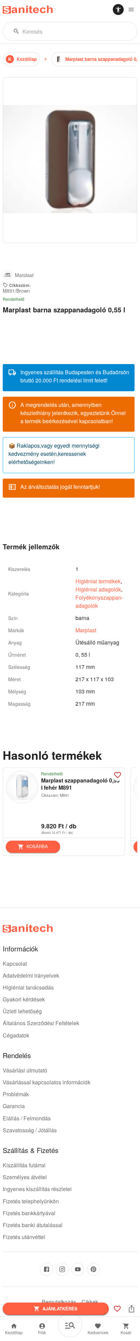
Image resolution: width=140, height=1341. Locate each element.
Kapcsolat (15, 963)
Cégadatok (16, 1035)
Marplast (85, 630)
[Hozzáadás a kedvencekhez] (117, 775)
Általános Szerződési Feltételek (41, 1023)
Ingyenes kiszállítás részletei (37, 1189)
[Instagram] (62, 1269)
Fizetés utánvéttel (24, 1237)
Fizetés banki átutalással (33, 1225)
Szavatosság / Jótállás (30, 1130)
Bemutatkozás (59, 1302)
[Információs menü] (131, 9)
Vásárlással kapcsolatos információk (46, 1082)
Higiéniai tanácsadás (28, 987)
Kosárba (37, 846)
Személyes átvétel (25, 1177)
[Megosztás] (131, 1309)
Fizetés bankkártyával (29, 1213)
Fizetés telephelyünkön (31, 1201)
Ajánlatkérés (59, 1308)
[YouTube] (77, 1269)
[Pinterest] (93, 1269)
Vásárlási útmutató (25, 1070)
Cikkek (90, 1302)
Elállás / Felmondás (27, 1118)
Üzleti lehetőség (22, 1011)
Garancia (14, 1106)
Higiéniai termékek (98, 581)
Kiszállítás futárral (24, 1165)
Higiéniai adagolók (98, 589)
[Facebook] (46, 1269)
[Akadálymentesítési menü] (118, 9)
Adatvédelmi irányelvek (31, 975)
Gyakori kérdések (24, 999)
